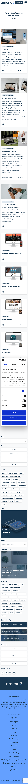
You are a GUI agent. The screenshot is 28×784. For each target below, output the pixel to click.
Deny (14, 423)
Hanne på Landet (9, 151)
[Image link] (14, 683)
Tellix (11, 501)
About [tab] (23, 364)
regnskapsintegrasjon (15, 492)
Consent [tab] (5, 364)
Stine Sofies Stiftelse (7, 498)
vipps (3, 504)
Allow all (14, 412)
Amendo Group (13, 473)
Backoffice (5, 476)
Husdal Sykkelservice (11, 253)
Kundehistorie (21, 482)
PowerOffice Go (6, 488)
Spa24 (5, 49)
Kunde (13, 482)
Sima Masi (6, 352)
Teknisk (14, 464)
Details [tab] (14, 364)
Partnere (14, 461)
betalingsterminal (15, 476)
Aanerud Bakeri (8, 205)
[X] (6, 672)
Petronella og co (9, 98)
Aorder (21, 473)
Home (14, 18)
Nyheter (14, 457)
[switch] (24, 396)
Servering (13, 495)
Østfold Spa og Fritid (11, 286)
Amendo (4, 473)
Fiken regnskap (6, 479)
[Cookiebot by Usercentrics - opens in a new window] (19, 360)
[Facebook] (2, 672)
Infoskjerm (15, 479)
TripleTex (18, 501)
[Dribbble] (14, 672)
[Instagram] (10, 672)
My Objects (7, 319)
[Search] (25, 441)
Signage (20, 495)
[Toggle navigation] (25, 2)
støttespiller (19, 498)
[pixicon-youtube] (12, 718)
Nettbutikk (13, 485)
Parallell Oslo (22, 485)
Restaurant (5, 495)
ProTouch (15, 488)
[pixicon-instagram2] (15, 718)
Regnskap (4, 492)
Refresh (23, 488)
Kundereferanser (14, 453)
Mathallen (4, 485)
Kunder (14, 449)
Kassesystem (5, 482)
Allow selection (14, 417)
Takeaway (4, 501)
